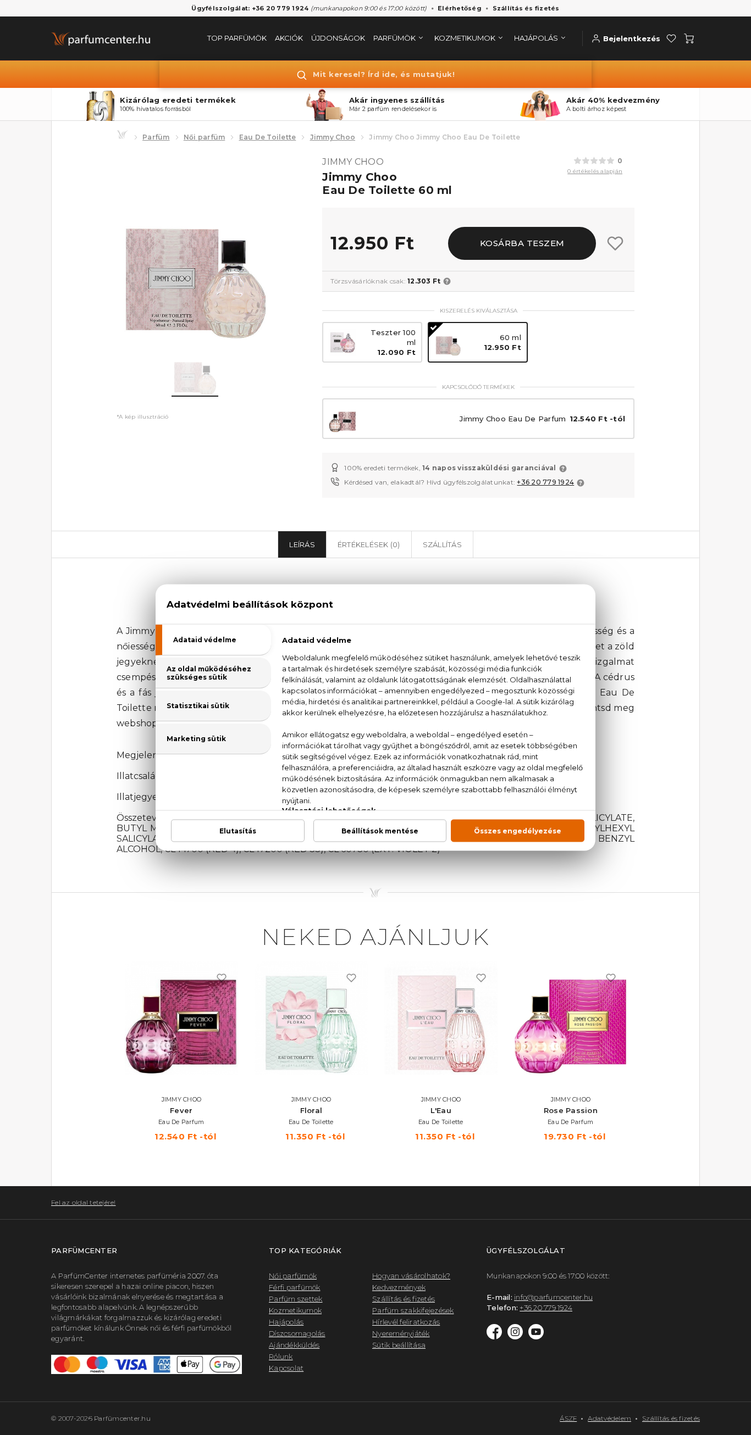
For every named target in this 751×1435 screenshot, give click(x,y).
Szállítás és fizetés (526, 8)
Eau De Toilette (267, 137)
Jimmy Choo (333, 137)
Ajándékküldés (294, 1345)
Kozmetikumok (295, 1310)
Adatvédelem (609, 1418)
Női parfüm (204, 137)
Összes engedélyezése (517, 831)
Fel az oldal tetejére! (83, 1202)
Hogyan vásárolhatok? (411, 1275)
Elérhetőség (460, 8)
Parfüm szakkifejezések (413, 1310)
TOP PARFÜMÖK (237, 38)
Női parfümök (293, 1275)
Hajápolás (286, 1321)
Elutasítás (237, 831)
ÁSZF (568, 1418)
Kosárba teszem (522, 243)
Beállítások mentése (379, 831)
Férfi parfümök (295, 1287)
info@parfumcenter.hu (553, 1297)
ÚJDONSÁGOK (338, 38)
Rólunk (281, 1356)
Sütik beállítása (399, 1345)
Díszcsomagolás (297, 1333)
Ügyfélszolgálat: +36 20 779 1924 (249, 8)
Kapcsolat (286, 1368)
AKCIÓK (289, 38)
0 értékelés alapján (594, 171)
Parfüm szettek (296, 1298)
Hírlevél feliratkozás (406, 1321)
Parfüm (156, 137)
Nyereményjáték (401, 1333)
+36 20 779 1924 (545, 482)
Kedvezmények (399, 1287)
